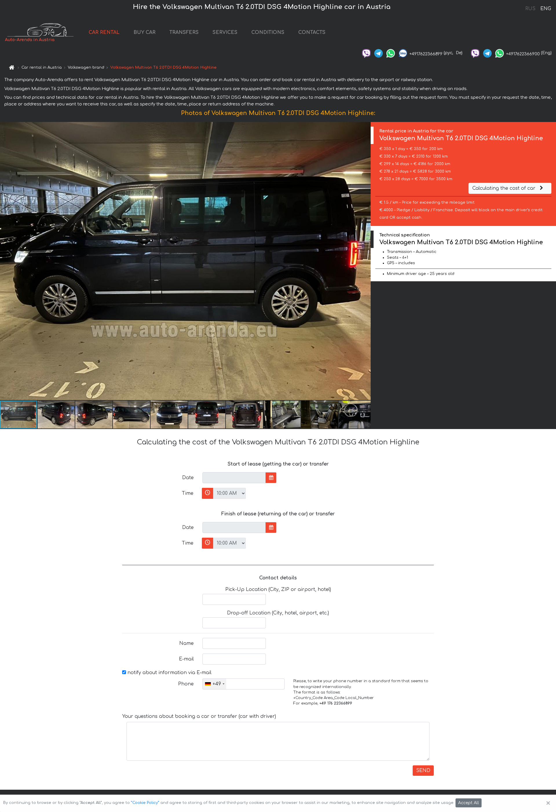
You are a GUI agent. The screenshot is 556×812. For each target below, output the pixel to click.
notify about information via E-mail (168, 672)
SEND (423, 770)
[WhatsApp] (390, 53)
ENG (545, 8)
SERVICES (225, 32)
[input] (234, 477)
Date (188, 477)
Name (186, 643)
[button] (56, 414)
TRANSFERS (184, 32)
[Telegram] (378, 53)
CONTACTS (311, 32)
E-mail (186, 659)
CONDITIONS (267, 32)
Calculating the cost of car (504, 188)
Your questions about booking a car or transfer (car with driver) (199, 716)
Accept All (468, 803)
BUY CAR (144, 32)
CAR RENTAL (104, 32)
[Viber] (366, 53)
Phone (186, 684)
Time (187, 493)
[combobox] (214, 684)
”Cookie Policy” (145, 803)
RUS (530, 8)
